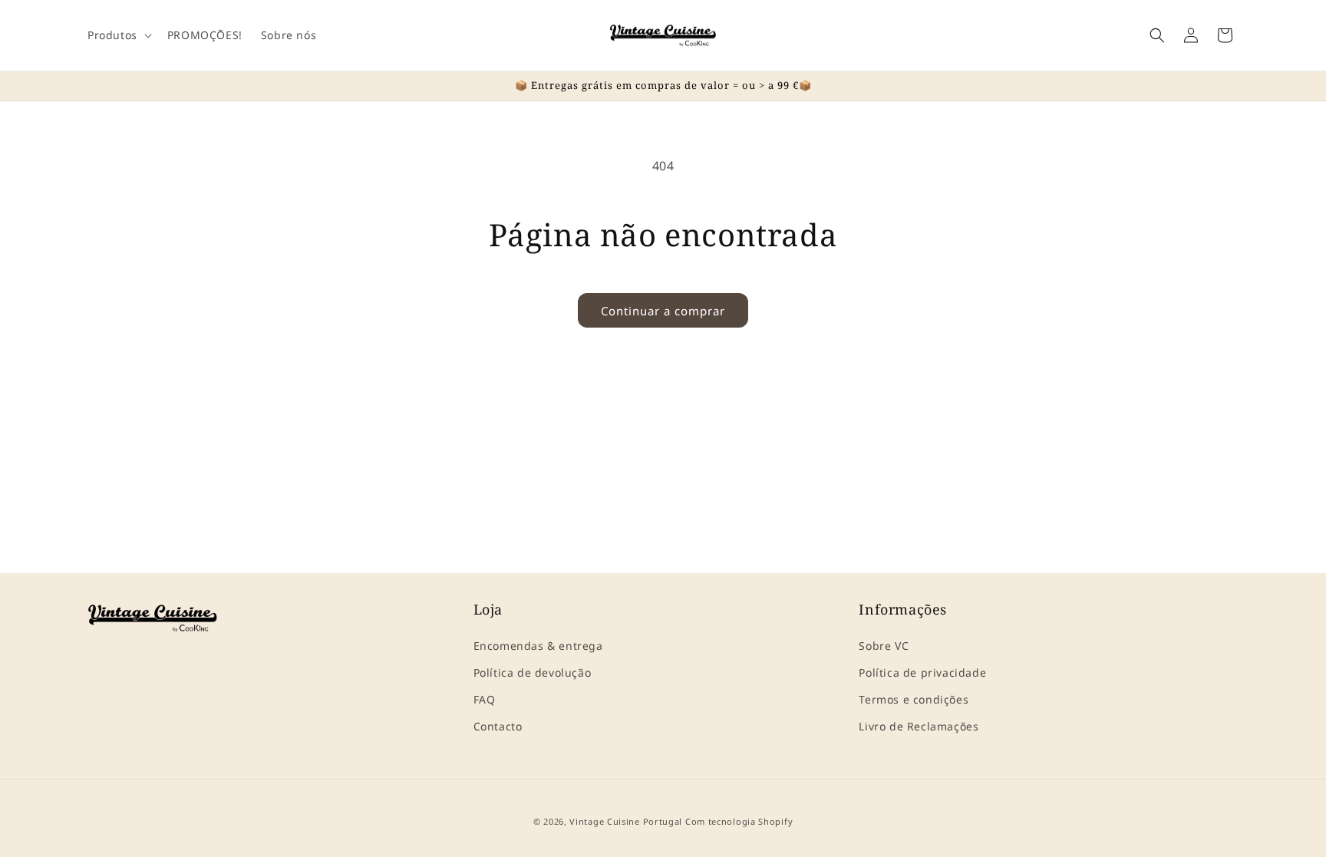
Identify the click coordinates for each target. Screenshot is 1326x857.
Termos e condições (913, 699)
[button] (118, 35)
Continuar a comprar (663, 310)
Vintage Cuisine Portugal (625, 821)
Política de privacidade (922, 672)
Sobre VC (884, 645)
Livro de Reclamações (918, 726)
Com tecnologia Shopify (739, 821)
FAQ (484, 699)
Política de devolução (532, 672)
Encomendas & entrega (538, 645)
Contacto (498, 726)
